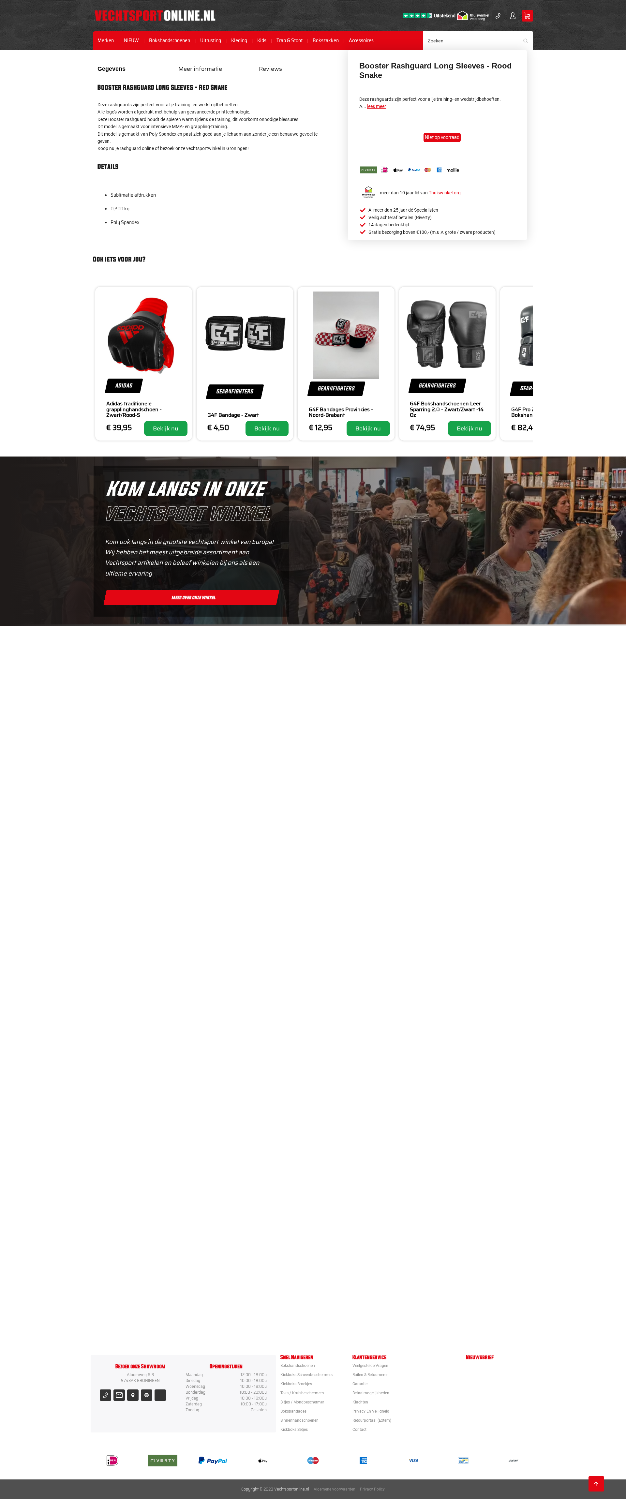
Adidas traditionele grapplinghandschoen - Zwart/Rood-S (134, 409)
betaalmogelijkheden (370, 1393)
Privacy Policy (372, 1489)
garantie (359, 1384)
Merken (105, 40)
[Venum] (350, 781)
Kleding (239, 40)
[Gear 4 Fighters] (350, 1138)
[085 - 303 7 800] (105, 1395)
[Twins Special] (350, 960)
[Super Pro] (350, 1078)
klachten (360, 1402)
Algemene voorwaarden (334, 1489)
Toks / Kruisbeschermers (302, 1393)
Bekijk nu (165, 428)
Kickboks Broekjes (296, 1384)
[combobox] (478, 40)
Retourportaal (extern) (371, 1420)
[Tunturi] (350, 1197)
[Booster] (350, 722)
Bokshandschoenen (169, 40)
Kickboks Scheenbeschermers (306, 1374)
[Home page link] (155, 15)
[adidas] (350, 1019)
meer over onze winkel (193, 597)
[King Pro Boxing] (350, 900)
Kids (261, 40)
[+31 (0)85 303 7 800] (498, 16)
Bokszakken (326, 40)
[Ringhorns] (350, 1316)
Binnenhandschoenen (299, 1420)
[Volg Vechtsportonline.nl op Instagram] (146, 1395)
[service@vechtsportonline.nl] (119, 1395)
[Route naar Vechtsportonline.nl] (133, 1395)
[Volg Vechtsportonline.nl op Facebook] (160, 1395)
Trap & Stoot (289, 40)
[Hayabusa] (350, 841)
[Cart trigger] (527, 16)
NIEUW (131, 40)
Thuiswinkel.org (445, 192)
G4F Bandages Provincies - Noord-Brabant (341, 412)
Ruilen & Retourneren (370, 1374)
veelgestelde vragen (370, 1365)
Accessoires (361, 40)
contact (359, 1429)
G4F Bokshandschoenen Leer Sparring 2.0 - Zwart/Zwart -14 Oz (447, 409)
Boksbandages (293, 1411)
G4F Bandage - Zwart (233, 415)
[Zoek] (528, 40)
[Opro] (350, 1256)
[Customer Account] (512, 16)
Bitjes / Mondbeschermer (302, 1402)
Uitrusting (210, 40)
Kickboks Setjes (294, 1429)
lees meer (376, 106)
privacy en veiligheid (370, 1411)
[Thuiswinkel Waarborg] (473, 16)
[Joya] (350, 663)
